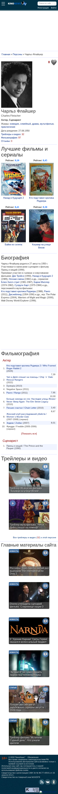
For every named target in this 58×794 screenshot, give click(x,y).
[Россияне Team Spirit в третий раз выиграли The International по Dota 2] (29, 563)
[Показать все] (29, 433)
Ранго (47, 291)
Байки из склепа (13, 244)
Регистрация (43, 8)
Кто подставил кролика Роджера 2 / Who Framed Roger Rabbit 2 (31, 367)
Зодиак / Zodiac (14, 423)
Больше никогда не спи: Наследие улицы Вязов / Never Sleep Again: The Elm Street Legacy (31, 400)
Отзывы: (6, 141)
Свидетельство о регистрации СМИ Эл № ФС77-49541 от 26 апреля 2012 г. (28, 774)
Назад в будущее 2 (13, 197)
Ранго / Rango (13, 392)
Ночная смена (16, 279)
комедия (14, 123)
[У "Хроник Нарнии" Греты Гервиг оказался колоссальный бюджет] (29, 631)
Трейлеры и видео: (12, 134)
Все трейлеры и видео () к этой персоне (34, 537)
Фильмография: (11, 137)
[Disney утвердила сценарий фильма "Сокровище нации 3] (29, 596)
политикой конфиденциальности (16, 768)
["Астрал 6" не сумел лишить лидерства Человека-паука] (29, 664)
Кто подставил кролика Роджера (41, 199)
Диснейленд (15, 294)
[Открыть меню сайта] (3, 4)
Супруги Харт (22, 285)
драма (35, 123)
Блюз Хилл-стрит (10, 282)
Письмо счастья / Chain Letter (21, 408)
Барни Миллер (41, 282)
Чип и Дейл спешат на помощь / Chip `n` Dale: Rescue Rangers (29, 378)
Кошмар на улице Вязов (41, 246)
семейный (25, 123)
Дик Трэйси (18, 276)
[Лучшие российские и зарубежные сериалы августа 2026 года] (29, 699)
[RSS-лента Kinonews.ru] (42, 782)
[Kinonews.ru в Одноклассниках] (54, 782)
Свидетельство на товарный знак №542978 (21, 777)
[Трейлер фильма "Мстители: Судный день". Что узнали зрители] (29, 732)
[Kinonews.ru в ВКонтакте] (48, 782)
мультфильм (47, 123)
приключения (8, 127)
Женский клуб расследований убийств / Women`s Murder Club (26, 415)
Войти (53, 8)
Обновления (33, 757)
